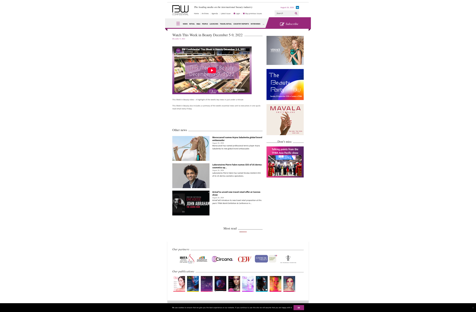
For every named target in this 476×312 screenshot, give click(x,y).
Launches (214, 24)
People (205, 24)
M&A (198, 24)
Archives (205, 13)
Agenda (215, 13)
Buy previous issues (253, 13)
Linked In (297, 7)
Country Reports (241, 24)
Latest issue (226, 13)
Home (196, 13)
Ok (299, 308)
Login (238, 13)
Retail (192, 24)
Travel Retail (226, 24)
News (185, 24)
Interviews (255, 24)
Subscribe (292, 23)
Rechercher (296, 13)
